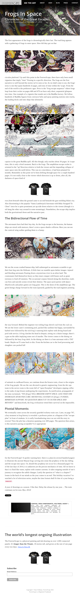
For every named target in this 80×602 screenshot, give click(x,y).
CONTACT (75, 3)
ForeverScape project (23, 72)
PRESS (66, 3)
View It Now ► (24, 547)
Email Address (11, 571)
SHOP (50, 3)
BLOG (58, 3)
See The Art (30, 3)
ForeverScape (70, 72)
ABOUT (42, 3)
